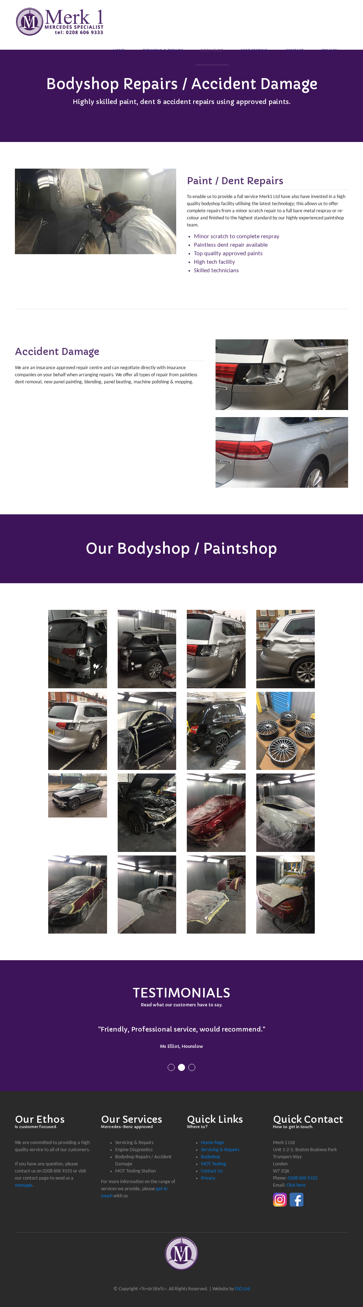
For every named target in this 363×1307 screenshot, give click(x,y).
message (23, 1185)
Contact (294, 50)
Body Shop (212, 50)
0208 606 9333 (302, 1178)
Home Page (212, 1142)
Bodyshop (210, 1157)
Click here (296, 1185)
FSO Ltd (242, 1289)
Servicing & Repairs (163, 50)
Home (119, 50)
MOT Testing (254, 50)
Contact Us (212, 1171)
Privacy (329, 50)
